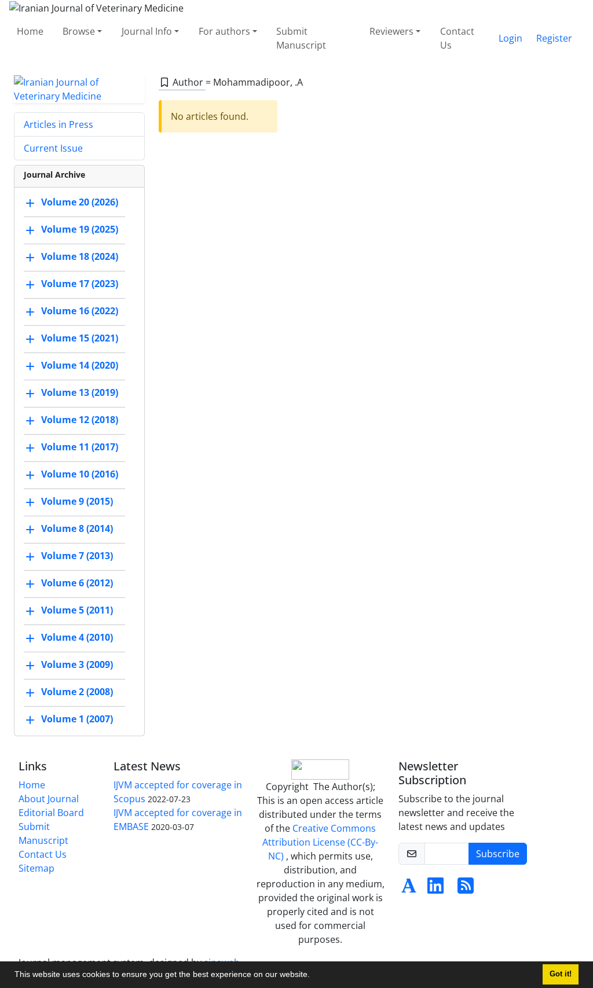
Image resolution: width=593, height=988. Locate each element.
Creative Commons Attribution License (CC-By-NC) (320, 842)
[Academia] (408, 889)
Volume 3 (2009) (77, 664)
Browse (79, 31)
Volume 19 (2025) (79, 229)
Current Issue (53, 148)
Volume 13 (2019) (79, 392)
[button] (314, 976)
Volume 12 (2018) (79, 419)
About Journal (49, 798)
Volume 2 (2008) (77, 691)
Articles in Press (58, 124)
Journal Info (147, 31)
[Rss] (465, 889)
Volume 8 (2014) (77, 528)
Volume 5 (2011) (77, 610)
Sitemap (36, 868)
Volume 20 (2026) (79, 202)
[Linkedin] (435, 889)
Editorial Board (51, 812)
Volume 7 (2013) (77, 555)
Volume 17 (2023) (79, 283)
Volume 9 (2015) (77, 501)
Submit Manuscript (301, 38)
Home (30, 31)
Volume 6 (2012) (77, 582)
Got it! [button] (561, 974)
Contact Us (457, 38)
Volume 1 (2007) (77, 718)
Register (554, 38)
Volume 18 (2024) (79, 256)
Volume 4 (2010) (77, 637)
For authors (224, 31)
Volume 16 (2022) (79, 310)
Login (510, 38)
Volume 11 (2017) (79, 446)
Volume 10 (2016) (79, 474)
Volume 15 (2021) (79, 338)
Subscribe (497, 853)
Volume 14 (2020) (79, 365)
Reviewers (391, 31)
